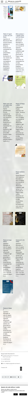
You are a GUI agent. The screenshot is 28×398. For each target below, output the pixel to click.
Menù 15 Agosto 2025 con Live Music (7, 35)
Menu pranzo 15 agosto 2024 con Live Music (20, 35)
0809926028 (7, 359)
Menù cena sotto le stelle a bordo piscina (7, 105)
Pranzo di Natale (7, 309)
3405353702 (7, 361)
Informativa (23, 394)
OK (15, 394)
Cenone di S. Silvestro (20, 240)
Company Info (4, 367)
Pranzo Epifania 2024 (20, 172)
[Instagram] (21, 370)
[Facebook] (21, 368)
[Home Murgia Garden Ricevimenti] (13, 2)
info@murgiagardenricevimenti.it (12, 363)
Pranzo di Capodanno (7, 240)
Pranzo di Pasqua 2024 (20, 104)
